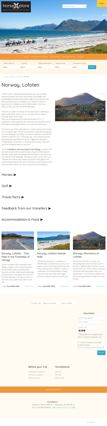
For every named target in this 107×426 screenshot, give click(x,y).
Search (92, 67)
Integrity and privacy (53, 389)
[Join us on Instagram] (21, 319)
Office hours (59, 378)
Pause (101, 119)
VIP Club (58, 375)
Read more (29, 286)
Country (24, 63)
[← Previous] (57, 107)
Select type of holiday (8, 63)
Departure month (79, 63)
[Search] (84, 6)
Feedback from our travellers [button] (25, 208)
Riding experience (45, 63)
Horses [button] (7, 174)
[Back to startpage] (16, 7)
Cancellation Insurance (39, 56)
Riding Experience (68, 56)
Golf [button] (5, 186)
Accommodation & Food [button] (21, 219)
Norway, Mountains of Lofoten (86, 255)
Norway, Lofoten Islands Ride (51, 255)
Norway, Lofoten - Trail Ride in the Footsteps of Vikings (16, 257)
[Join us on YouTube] (16, 319)
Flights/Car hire (33, 378)
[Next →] (103, 107)
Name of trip (60, 63)
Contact (80, 56)
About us (58, 372)
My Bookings (55, 56)
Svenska (90, 6)
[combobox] (10, 67)
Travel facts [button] (11, 197)
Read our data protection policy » (90, 347)
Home (26, 56)
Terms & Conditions (35, 375)
